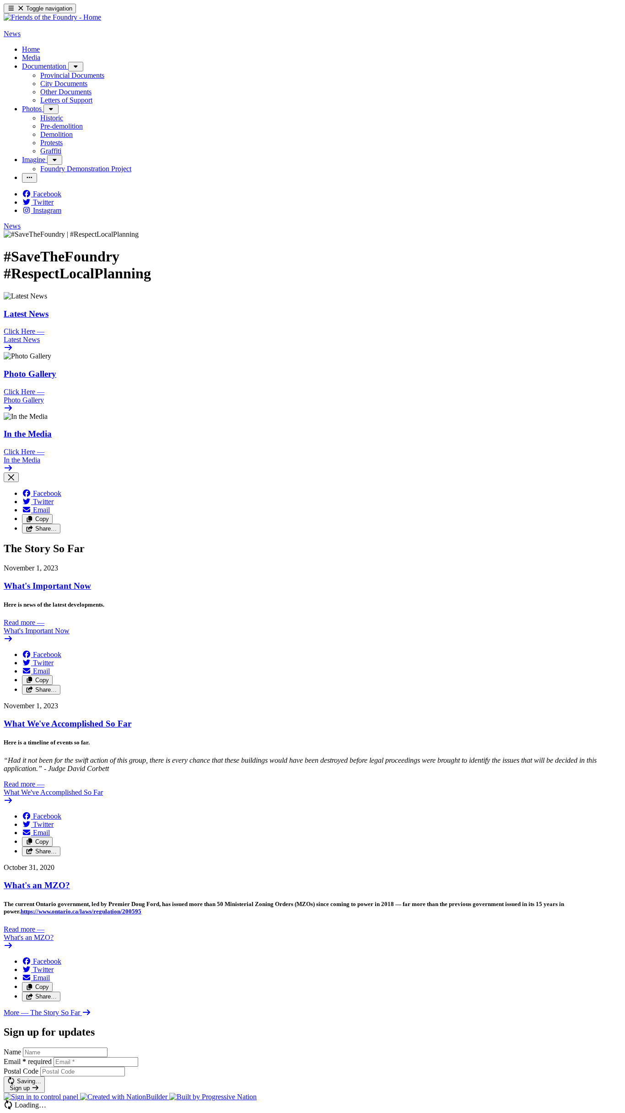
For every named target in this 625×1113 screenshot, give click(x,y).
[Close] (11, 477)
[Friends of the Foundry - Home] (52, 17)
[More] (75, 66)
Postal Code (21, 1071)
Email (28, 1061)
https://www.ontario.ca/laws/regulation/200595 (81, 911)
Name (12, 1052)
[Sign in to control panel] (42, 1097)
